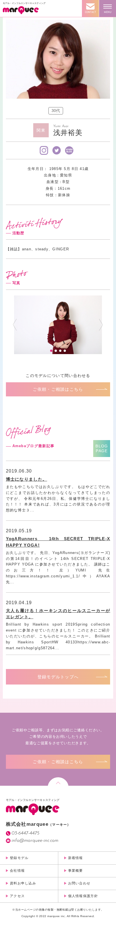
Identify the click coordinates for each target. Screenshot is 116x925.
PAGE (101, 448)
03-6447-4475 (25, 833)
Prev (15, 324)
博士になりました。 (26, 479)
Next (101, 324)
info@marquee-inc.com (35, 840)
